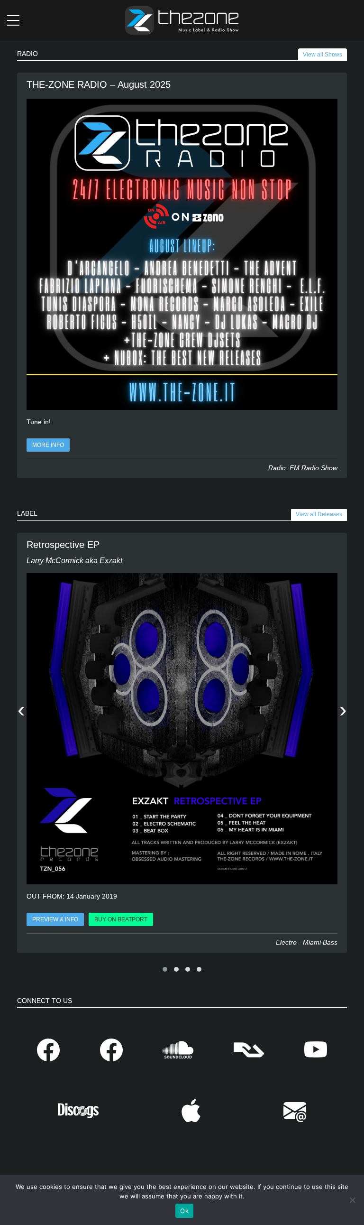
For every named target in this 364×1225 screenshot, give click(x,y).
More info (48, 445)
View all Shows (322, 54)
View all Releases (319, 514)
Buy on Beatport (120, 919)
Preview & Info (55, 919)
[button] (165, 969)
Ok (184, 1211)
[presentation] (21, 710)
